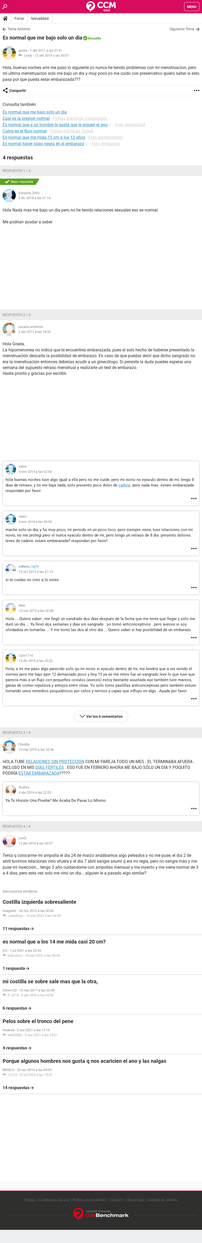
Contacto (116, 1200)
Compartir (17, 91)
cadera (124, 485)
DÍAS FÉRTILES (50, 767)
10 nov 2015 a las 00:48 (36, 611)
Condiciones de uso (54, 1200)
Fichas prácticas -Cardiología (80, 118)
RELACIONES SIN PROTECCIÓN (55, 761)
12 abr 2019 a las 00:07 (52, 55)
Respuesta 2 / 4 (17, 315)
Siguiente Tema (182, 29)
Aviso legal (135, 1200)
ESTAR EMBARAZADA (38, 773)
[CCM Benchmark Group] (101, 1214)
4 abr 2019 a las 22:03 (35, 792)
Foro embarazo (106, 143)
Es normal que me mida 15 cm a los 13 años (44, 137)
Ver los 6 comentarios (104, 716)
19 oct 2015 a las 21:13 (36, 572)
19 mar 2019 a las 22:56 (36, 749)
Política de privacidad (89, 1200)
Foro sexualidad (130, 124)
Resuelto (94, 38)
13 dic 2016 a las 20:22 (36, 661)
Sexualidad (40, 18)
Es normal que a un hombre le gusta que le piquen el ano (55, 124)
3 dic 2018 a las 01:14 (34, 198)
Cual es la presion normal (26, 118)
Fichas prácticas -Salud (71, 131)
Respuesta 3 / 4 (17, 732)
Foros (19, 18)
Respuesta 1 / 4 (17, 171)
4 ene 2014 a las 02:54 (35, 472)
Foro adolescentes (105, 137)
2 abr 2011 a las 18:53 (34, 332)
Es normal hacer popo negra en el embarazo (43, 143)
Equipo (29, 1200)
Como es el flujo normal (25, 131)
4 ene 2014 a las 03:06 (35, 522)
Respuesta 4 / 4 (17, 826)
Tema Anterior (19, 29)
